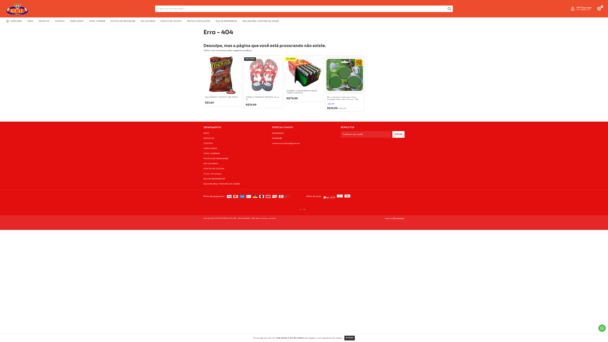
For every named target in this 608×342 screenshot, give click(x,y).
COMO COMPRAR (97, 21)
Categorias (16, 21)
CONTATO (60, 21)
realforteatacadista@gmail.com (286, 143)
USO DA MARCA (148, 21)
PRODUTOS (44, 21)
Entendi (349, 338)
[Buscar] (449, 9)
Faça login (586, 8)
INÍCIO (30, 21)
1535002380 (277, 138)
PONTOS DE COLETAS (171, 21)
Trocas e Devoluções (198, 21)
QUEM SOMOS (77, 21)
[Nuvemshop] (395, 219)
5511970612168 (277, 133)
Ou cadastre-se (583, 10)
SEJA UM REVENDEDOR (226, 21)
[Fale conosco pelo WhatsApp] (602, 328)
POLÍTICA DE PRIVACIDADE (123, 21)
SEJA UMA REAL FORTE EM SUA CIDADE (260, 21)
